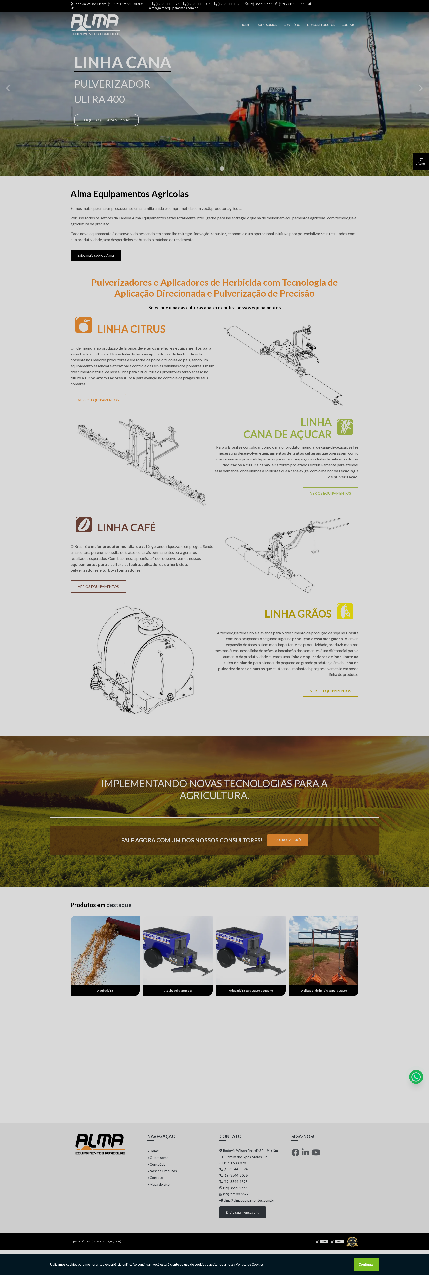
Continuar (366, 1264)
